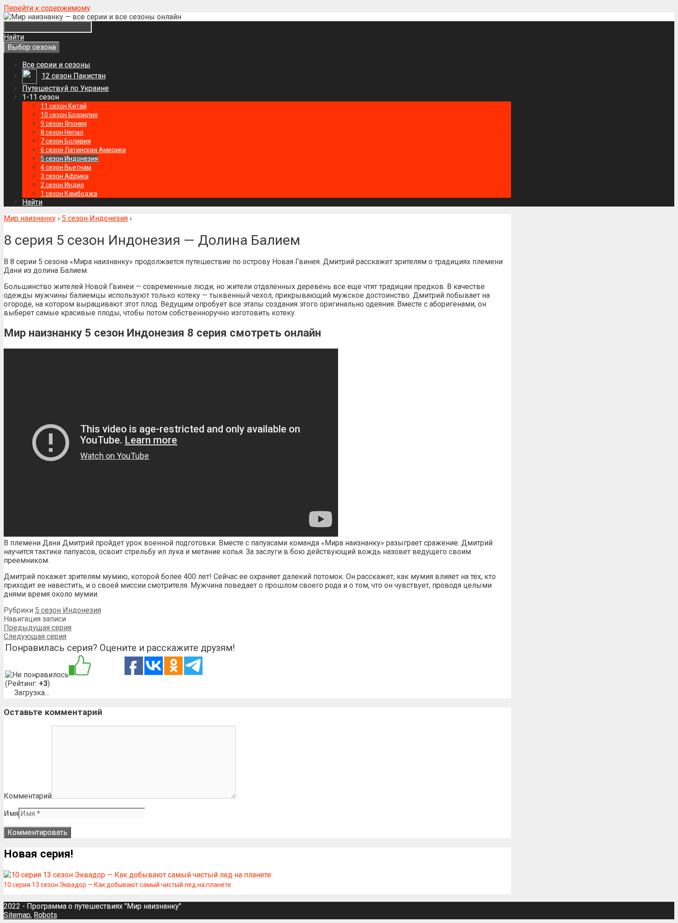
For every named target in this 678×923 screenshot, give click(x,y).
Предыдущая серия (37, 627)
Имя (11, 813)
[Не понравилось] (37, 674)
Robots (45, 915)
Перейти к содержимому (47, 8)
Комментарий (28, 796)
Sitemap (17, 915)
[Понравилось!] (80, 666)
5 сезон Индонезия (68, 610)
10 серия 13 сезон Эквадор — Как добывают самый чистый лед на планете (117, 884)
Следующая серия (35, 636)
